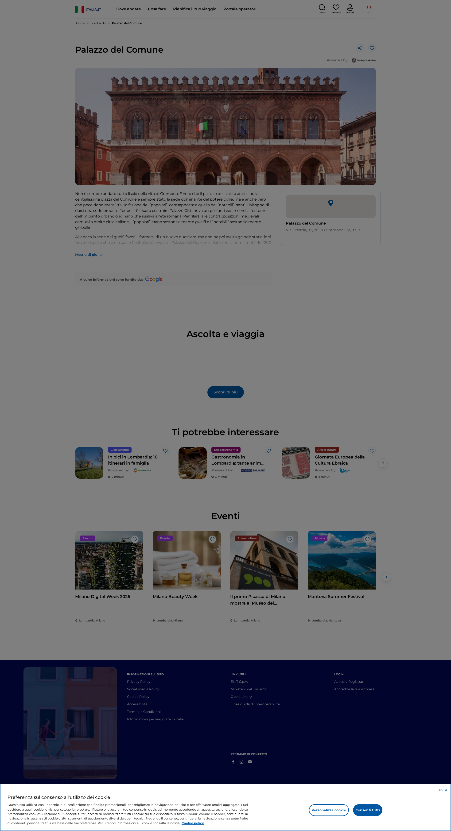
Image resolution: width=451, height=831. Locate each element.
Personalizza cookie (329, 810)
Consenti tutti (368, 810)
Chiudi (443, 790)
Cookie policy (193, 823)
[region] (225, 807)
